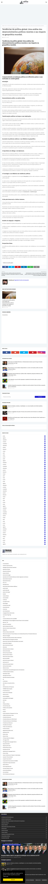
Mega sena (5, 630)
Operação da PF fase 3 (7, 675)
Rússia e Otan (5, 736)
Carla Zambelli (5, 597)
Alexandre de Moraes (7, 571)
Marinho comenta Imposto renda (9, 628)
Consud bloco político (24, 836)
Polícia (4, 709)
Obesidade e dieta (6, 673)
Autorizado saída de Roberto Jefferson (10, 586)
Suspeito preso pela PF (7, 758)
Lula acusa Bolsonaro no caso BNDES (10, 618)
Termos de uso (38, 880)
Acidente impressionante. (7, 565)
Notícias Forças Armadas (7, 652)
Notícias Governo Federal (7, 654)
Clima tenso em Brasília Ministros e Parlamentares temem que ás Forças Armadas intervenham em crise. (25, 362)
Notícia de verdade (6, 650)
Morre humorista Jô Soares (8, 645)
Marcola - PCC (5, 622)
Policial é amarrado (6, 705)
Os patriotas (5, 681)
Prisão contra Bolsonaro (7, 726)
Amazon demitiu (6, 573)
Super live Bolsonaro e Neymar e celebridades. (11, 755)
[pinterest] (33, 352)
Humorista (5, 609)
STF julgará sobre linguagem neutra (9, 741)
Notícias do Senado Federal (8, 664)
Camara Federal (6, 595)
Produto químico (6, 728)
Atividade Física (6, 584)
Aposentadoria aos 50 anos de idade (24, 826)
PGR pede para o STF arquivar (8, 686)
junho (24, 456)
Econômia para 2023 (6, 605)
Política (4, 711)
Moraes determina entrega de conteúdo (10, 639)
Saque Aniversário (6, 743)
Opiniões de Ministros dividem (8, 677)
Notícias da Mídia (6, 658)
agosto (24, 437)
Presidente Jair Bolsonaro (8, 722)
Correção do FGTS (6, 601)
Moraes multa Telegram (7, 643)
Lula (4, 616)
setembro (24, 439)
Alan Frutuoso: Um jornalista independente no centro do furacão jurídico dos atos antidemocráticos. (25, 368)
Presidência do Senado (7, 724)
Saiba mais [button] (5, 876)
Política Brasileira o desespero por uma (10, 713)
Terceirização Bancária (7, 766)
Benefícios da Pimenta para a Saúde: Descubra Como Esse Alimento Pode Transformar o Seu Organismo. (26, 418)
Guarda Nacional (6, 607)
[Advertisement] (24, 14)
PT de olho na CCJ (6, 690)
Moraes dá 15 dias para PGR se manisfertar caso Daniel (13, 641)
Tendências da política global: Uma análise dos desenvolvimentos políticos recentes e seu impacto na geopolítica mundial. (8, 302)
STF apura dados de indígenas (8, 738)
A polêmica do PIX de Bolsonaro (24, 817)
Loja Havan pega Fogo (7, 614)
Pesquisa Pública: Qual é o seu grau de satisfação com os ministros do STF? (20, 855)
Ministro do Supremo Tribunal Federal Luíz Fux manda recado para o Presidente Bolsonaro (20, 633)
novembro (24, 443)
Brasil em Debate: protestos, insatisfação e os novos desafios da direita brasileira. (25, 406)
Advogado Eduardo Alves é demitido (9, 567)
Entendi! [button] (13, 879)
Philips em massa (6, 703)
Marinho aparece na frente (8, 626)
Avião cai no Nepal (6, 592)
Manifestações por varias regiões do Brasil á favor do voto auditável (15, 620)
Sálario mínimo (6, 764)
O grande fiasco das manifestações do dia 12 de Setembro (13, 669)
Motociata (5, 647)
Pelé (4, 702)
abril (24, 453)
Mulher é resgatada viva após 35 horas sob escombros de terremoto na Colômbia (25, 411)
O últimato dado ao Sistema (8, 671)
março (24, 451)
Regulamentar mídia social (8, 730)
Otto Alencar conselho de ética (8, 683)
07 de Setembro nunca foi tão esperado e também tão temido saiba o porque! (24, 379)
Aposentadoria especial (7, 578)
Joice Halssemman (6, 611)
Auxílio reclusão (6, 590)
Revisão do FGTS (6, 732)
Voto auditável (5, 772)
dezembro (24, 445)
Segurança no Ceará (6, 745)
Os (3, 679)
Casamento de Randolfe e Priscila (24, 834)
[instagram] (41, 352)
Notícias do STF (6, 662)
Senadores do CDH (6, 749)
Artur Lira (4, 582)
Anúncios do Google (6, 575)
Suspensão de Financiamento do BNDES (10, 760)
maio (24, 477)
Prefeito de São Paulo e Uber (8, 715)
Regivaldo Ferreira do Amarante (21, 280)
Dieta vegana (5, 603)
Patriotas (4, 700)
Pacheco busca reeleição (7, 692)
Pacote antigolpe (6, 696)
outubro (24, 441)
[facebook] (7, 352)
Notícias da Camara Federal (8, 656)
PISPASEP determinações (7, 688)
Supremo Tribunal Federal (8, 757)
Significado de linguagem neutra (9, 751)
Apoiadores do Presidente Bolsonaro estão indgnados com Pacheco (15, 576)
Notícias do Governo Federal (8, 660)
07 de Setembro (6, 563)
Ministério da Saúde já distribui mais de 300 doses (12, 637)
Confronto (5, 599)
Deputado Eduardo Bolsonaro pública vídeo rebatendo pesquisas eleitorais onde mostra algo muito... (25, 374)
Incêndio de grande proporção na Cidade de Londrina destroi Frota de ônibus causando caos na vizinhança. (26, 386)
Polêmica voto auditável (7, 707)
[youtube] (15, 352)
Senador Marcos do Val (7, 747)
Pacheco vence (5, 694)
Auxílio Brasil (5, 588)
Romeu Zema (5, 734)
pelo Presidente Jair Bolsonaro (8, 774)
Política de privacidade (30, 880)
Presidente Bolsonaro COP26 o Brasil (10, 719)
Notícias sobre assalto (7, 666)
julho (24, 436)
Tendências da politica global (12, 25)
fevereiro (24, 449)
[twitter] (24, 352)
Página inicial (4, 25)
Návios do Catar (6, 667)
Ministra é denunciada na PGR (8, 631)
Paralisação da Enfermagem (8, 698)
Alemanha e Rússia (6, 569)
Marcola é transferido (7, 624)
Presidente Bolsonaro (7, 717)
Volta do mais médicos (7, 770)
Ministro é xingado (6, 635)
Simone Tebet (5, 753)
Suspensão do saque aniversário (9, 762)
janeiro (24, 447)
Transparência (44, 880)
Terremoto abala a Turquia (8, 768)
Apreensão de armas (6, 580)
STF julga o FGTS (6, 739)
